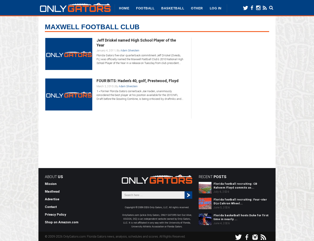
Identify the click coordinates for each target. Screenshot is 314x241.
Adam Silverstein (129, 50)
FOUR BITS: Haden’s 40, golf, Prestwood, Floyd (138, 80)
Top (304, 231)
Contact (51, 207)
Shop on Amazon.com (61, 222)
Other (197, 8)
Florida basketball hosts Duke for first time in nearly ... (241, 217)
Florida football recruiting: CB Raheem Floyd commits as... (235, 185)
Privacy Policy (55, 214)
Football (145, 8)
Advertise (52, 199)
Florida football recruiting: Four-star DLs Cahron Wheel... (240, 201)
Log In (216, 8)
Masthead (52, 191)
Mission (51, 184)
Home (124, 8)
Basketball (172, 8)
